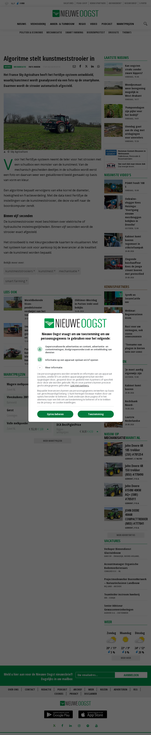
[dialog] (75, 367)
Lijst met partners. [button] (79, 385)
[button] (75, 367)
